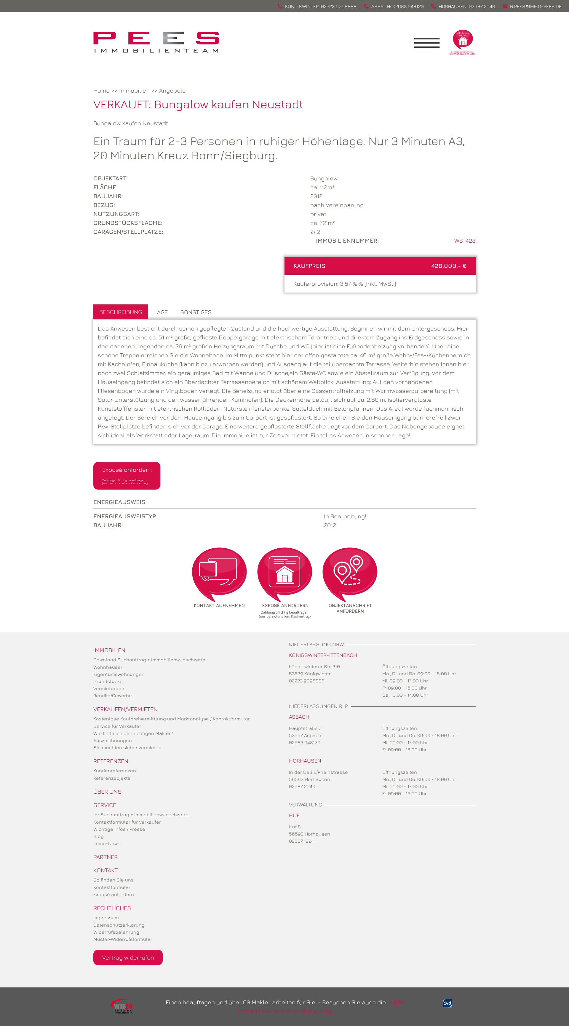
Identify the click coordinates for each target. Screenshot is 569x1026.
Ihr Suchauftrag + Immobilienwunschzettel (141, 814)
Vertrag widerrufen (128, 957)
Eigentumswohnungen (119, 674)
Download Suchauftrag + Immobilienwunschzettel (150, 659)
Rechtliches (112, 907)
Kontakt (105, 870)
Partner (105, 856)
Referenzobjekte (111, 778)
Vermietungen (109, 688)
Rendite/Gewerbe (112, 695)
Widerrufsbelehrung (116, 932)
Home (101, 90)
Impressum (106, 917)
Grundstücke (108, 681)
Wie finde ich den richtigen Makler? (133, 733)
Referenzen (110, 760)
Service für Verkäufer (117, 726)
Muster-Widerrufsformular (122, 939)
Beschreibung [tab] (120, 311)
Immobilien (134, 90)
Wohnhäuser (107, 667)
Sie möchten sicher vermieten (127, 747)
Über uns (107, 791)
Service (104, 804)
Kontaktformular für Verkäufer (127, 822)
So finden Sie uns (113, 879)
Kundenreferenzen (114, 770)
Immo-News (106, 843)
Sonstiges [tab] (196, 312)
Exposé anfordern (127, 475)
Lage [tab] (161, 312)
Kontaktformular (111, 887)
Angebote (172, 90)
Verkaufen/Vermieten (125, 709)
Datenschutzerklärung (119, 924)
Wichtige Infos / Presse (119, 829)
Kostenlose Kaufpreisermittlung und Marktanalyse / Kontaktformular (171, 718)
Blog (98, 836)
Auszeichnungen (112, 740)
